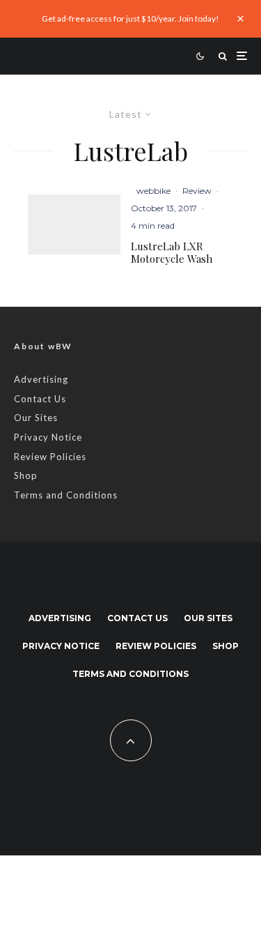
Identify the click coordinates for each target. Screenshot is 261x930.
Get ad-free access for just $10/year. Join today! (130, 18)
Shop (26, 475)
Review (197, 190)
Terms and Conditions (66, 495)
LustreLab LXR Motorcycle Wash (171, 252)
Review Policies (50, 456)
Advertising (41, 379)
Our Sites (36, 417)
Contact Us (40, 398)
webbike (153, 190)
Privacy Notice (48, 437)
